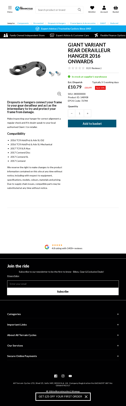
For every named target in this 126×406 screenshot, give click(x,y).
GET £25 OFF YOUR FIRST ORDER (60, 396)
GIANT (103, 23)
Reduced (114, 23)
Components (23, 23)
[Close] (86, 396)
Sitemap (76, 391)
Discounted (38, 23)
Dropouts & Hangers (57, 23)
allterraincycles (62, 391)
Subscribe (63, 291)
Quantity (73, 106)
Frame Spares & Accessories (83, 23)
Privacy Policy (13, 276)
